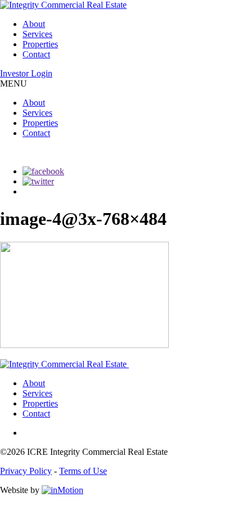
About (34, 24)
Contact (36, 54)
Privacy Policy (26, 471)
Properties (40, 44)
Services (37, 34)
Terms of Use (83, 471)
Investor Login (26, 73)
